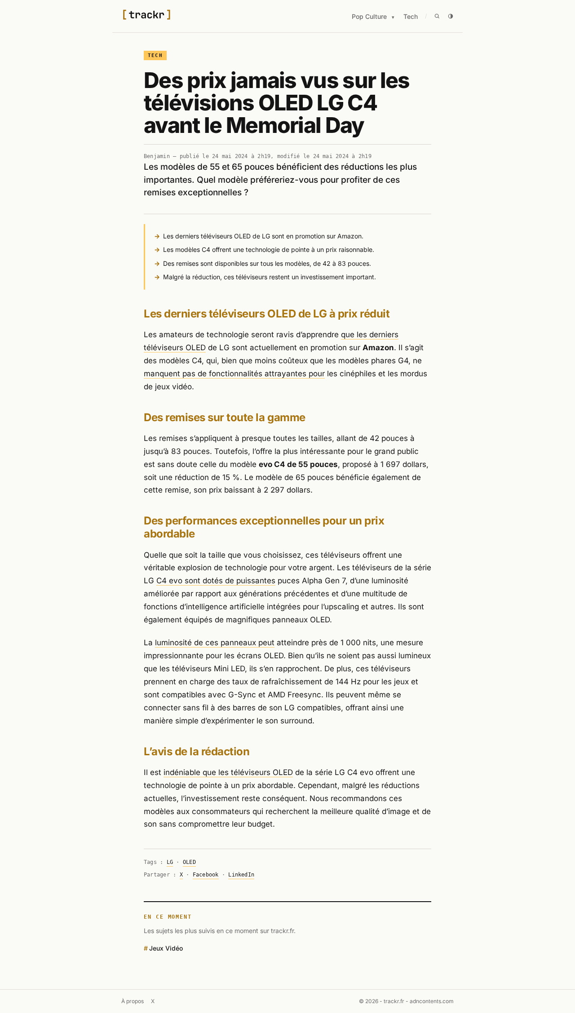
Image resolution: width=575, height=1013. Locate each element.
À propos (132, 1001)
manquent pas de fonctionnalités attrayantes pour (234, 373)
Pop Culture (369, 16)
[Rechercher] (437, 16)
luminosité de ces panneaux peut (214, 642)
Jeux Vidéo (166, 948)
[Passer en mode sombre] (450, 16)
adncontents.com (432, 1001)
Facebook (206, 875)
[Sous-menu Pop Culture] (393, 17)
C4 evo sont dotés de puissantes (215, 580)
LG (170, 862)
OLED (189, 862)
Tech (410, 16)
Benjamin (157, 156)
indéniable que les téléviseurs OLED (228, 772)
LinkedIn (241, 875)
